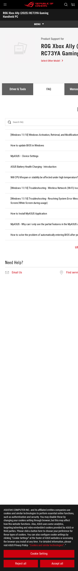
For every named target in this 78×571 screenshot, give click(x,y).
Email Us (17, 272)
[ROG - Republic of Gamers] (39, 4)
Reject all (20, 563)
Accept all (57, 563)
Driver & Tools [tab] (18, 89)
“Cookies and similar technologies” (46, 545)
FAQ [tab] (48, 89)
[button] (5, 4)
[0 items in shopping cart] (73, 4)
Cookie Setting (39, 553)
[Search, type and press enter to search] (65, 4)
